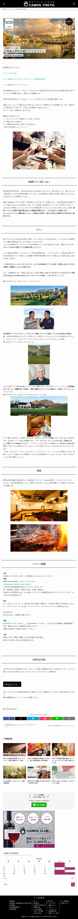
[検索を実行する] (73, 884)
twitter (33, 623)
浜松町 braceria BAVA (11, 709)
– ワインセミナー (52, 909)
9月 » (73, 878)
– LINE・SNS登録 (38, 911)
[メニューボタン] (4, 4)
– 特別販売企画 (52, 911)
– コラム (50, 907)
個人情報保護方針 (15, 907)
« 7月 (5, 878)
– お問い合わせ (37, 913)
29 (55, 873)
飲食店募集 (13, 909)
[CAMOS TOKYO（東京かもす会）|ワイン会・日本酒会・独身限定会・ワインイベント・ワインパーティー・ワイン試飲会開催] (39, 4)
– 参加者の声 (36, 907)
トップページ (19, 697)
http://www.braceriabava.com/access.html (17, 584)
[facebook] (34, 898)
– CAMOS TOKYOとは (39, 905)
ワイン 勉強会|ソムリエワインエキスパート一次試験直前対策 (24, 79)
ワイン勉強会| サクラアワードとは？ (15, 85)
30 (65, 873)
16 (65, 868)
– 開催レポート (52, 905)
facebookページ (8, 623)
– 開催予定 (36, 903)
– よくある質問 (37, 909)
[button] (9, 718)
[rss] (43, 898)
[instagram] (39, 898)
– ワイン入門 (51, 903)
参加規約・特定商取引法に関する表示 (20, 903)
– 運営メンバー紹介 (53, 913)
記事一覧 (50, 901)
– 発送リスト (64, 903)
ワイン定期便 (64, 901)
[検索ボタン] (74, 4)
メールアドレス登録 (33, 99)
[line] (41, 898)
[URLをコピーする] (69, 718)
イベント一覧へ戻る (10, 73)
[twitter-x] (37, 898)
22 (55, 871)
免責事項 (12, 905)
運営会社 (12, 901)
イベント (35, 901)
